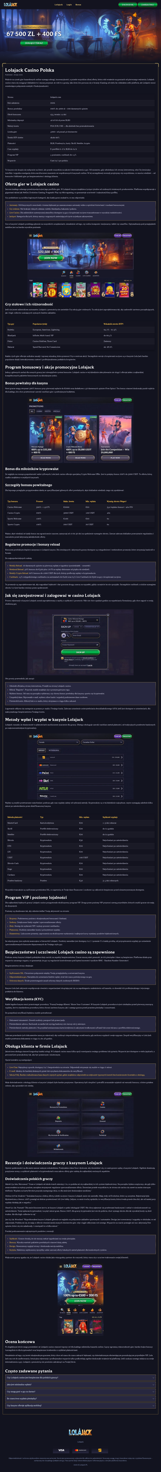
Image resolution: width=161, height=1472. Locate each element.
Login (69, 4)
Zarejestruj (148, 5)
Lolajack (59, 4)
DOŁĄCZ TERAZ (34, 43)
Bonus (78, 4)
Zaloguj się (127, 5)
